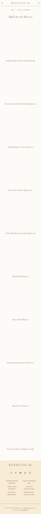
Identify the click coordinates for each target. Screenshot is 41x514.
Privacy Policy (27, 508)
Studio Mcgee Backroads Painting (20, 61)
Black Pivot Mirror (20, 406)
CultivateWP (24, 510)
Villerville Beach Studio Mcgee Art (20, 233)
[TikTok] (25, 472)
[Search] (39, 3)
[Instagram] (30, 472)
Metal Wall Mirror (20, 276)
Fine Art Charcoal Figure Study (20, 449)
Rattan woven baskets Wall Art (20, 363)
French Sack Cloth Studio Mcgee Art (20, 104)
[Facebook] (11, 472)
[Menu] (2, 3)
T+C (34, 508)
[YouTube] (20, 472)
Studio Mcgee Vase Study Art (20, 147)
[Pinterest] (16, 472)
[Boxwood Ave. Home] (20, 3)
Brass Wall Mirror (20, 319)
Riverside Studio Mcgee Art (20, 190)
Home (12, 10)
